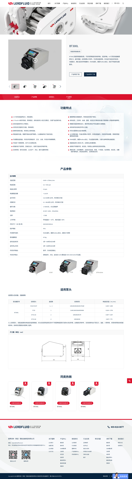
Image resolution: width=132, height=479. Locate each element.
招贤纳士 (120, 445)
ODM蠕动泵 (63, 448)
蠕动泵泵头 (63, 460)
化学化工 (85, 445)
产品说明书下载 (90, 74)
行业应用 (86, 439)
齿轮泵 (62, 457)
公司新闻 (74, 442)
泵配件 (62, 466)
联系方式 (120, 442)
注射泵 (62, 451)
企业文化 (51, 451)
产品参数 (34, 97)
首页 (11, 31)
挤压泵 (62, 454)
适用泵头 (51, 97)
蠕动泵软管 (63, 463)
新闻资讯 (75, 439)
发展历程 (51, 445)
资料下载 (109, 439)
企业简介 (51, 442)
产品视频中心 (75, 451)
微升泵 (62, 445)
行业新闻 (74, 445)
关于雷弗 (52, 439)
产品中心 (17, 31)
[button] (9, 86)
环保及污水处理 (87, 451)
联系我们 (121, 439)
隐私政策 (105, 476)
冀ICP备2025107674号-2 (56, 476)
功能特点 (17, 97)
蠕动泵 (62, 442)
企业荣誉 (51, 448)
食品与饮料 (86, 448)
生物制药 (85, 442)
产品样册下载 (75, 74)
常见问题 (98, 439)
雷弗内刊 (74, 448)
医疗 (84, 457)
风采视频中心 (75, 454)
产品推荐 (69, 97)
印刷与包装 (86, 454)
